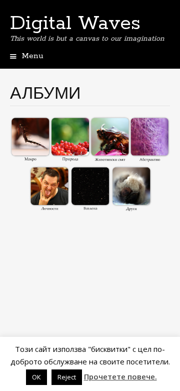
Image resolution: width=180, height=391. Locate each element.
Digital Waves (75, 23)
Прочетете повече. (120, 376)
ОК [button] (36, 376)
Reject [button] (67, 376)
